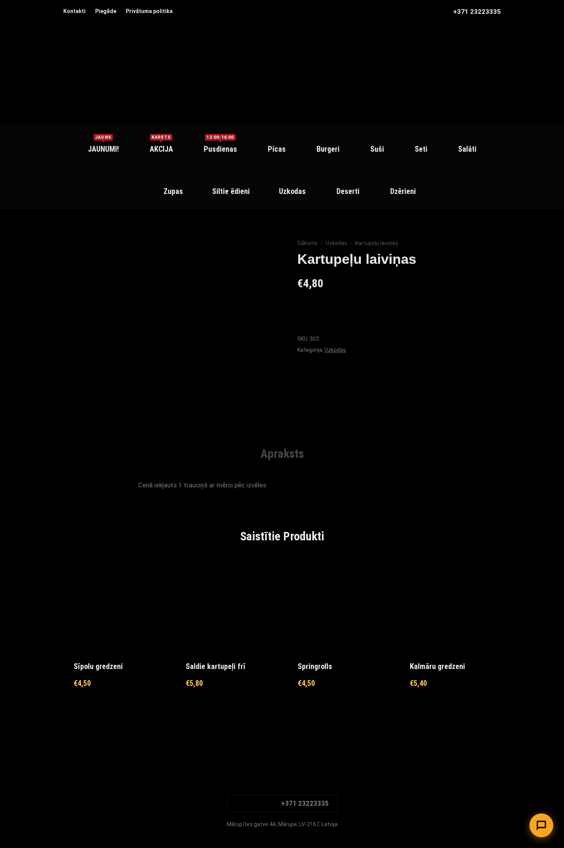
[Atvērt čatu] (541, 825)
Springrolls (315, 666)
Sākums (307, 243)
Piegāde (105, 11)
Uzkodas (336, 243)
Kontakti (74, 11)
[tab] (282, 454)
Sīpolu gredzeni (98, 666)
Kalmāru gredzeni (437, 666)
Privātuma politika (149, 11)
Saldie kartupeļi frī (216, 666)
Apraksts (282, 454)
